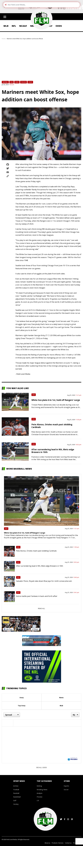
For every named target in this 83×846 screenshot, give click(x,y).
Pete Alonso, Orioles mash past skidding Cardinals (36, 551)
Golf (14, 800)
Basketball (17, 797)
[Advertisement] (41, 62)
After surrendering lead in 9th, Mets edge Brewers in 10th (39, 566)
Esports (66, 786)
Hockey (15, 804)
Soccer (66, 790)
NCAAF (23, 25)
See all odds (41, 767)
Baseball (5, 82)
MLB (5, 25)
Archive (15, 786)
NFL (14, 25)
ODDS (59, 25)
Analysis (39, 793)
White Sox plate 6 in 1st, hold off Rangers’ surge (55, 400)
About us (47, 843)
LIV (38, 800)
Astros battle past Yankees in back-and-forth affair (36, 596)
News (16, 82)
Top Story (21, 706)
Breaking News (42, 790)
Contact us (68, 843)
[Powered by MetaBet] (72, 759)
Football (16, 790)
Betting (39, 786)
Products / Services (57, 843)
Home (4, 39)
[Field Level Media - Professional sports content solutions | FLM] (41, 19)
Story (30, 82)
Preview (23, 82)
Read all (41, 608)
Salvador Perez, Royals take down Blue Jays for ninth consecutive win (44, 581)
